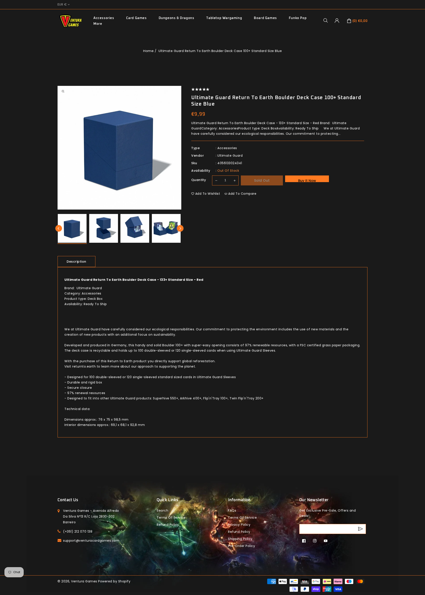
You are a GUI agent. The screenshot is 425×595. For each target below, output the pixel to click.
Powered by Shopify (114, 581)
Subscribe (361, 529)
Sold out (262, 180)
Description (76, 261)
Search (162, 510)
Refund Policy (239, 532)
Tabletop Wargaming (224, 18)
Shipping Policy (240, 539)
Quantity (198, 180)
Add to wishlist (207, 193)
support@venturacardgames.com (91, 540)
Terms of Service (171, 517)
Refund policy (168, 524)
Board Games (265, 18)
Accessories (103, 18)
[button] (327, 20)
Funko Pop (298, 18)
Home (148, 50)
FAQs (232, 510)
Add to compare (242, 193)
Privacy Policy (239, 524)
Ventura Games (84, 581)
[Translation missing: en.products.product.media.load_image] (72, 229)
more (97, 23)
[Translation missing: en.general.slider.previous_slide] (58, 228)
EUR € (62, 4)
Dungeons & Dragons (176, 18)
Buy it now (307, 180)
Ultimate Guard (230, 155)
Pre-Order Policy (241, 546)
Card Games (136, 18)
